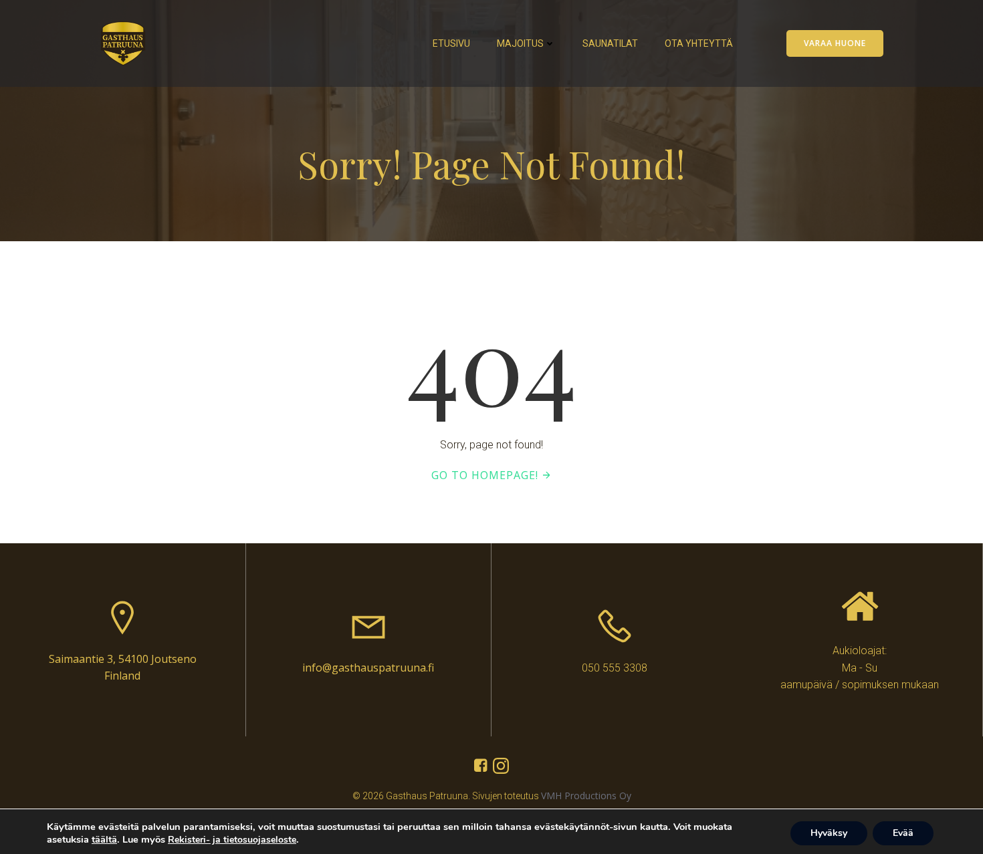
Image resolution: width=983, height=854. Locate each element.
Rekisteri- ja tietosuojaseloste (232, 839)
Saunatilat (610, 43)
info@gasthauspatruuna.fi (368, 667)
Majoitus (520, 43)
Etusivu (451, 43)
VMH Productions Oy (586, 795)
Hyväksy (828, 833)
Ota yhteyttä (699, 43)
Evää (903, 833)
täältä (104, 839)
